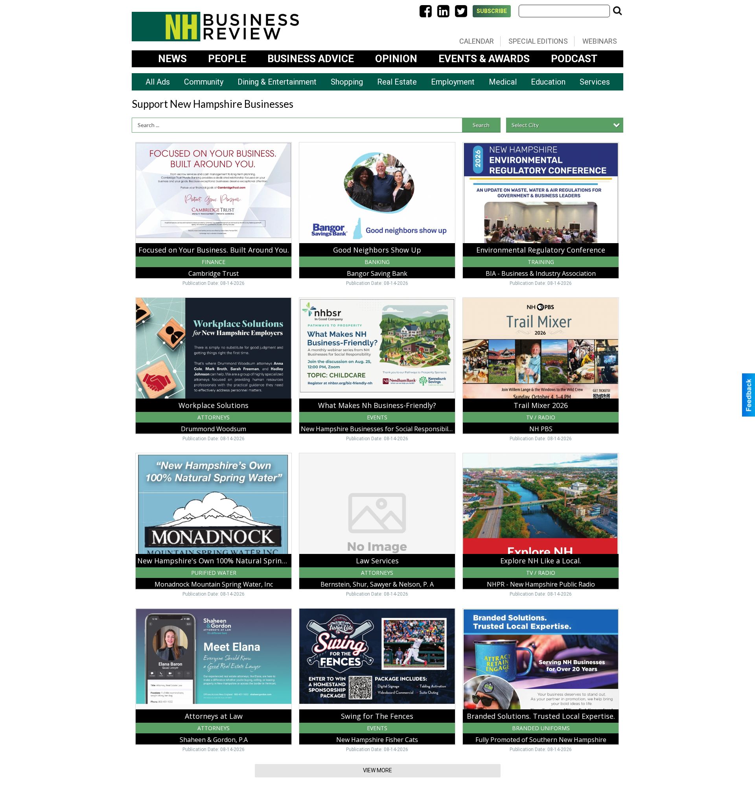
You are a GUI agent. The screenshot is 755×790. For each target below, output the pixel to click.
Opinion (396, 59)
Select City (525, 125)
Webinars (599, 41)
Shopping (347, 82)
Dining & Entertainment (277, 82)
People (227, 59)
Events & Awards (484, 59)
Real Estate (397, 82)
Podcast (574, 59)
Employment (453, 82)
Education (548, 82)
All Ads (157, 82)
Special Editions (538, 41)
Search (481, 125)
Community (203, 82)
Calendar (476, 41)
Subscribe (492, 11)
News (172, 59)
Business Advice (310, 59)
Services (595, 82)
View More (377, 770)
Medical (503, 82)
